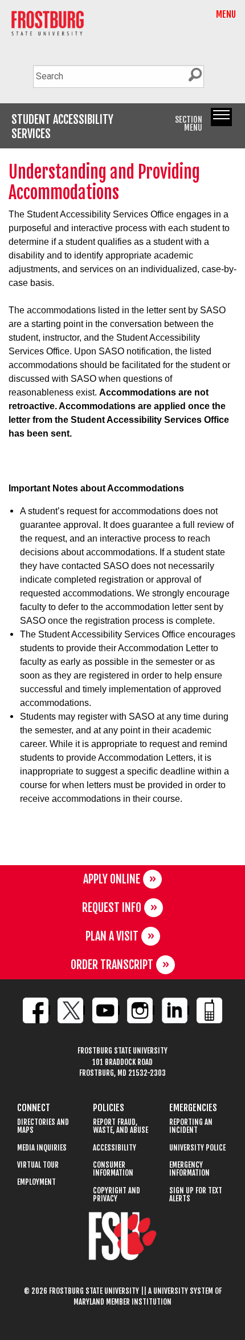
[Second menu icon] (221, 117)
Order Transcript (112, 965)
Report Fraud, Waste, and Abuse (120, 1126)
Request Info (111, 908)
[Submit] (195, 75)
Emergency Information (189, 1169)
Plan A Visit (111, 936)
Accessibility (114, 1148)
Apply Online (111, 879)
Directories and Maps (43, 1126)
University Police (197, 1148)
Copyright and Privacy (116, 1194)
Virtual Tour (38, 1165)
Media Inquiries (42, 1148)
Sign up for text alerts (195, 1194)
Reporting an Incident (191, 1126)
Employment (36, 1182)
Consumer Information (113, 1169)
